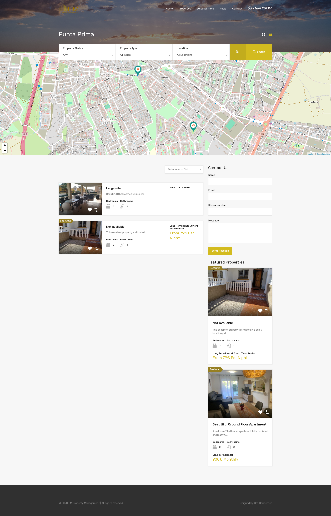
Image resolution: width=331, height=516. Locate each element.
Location (182, 48)
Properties (185, 8)
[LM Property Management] (69, 12)
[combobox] (87, 56)
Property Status (73, 48)
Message (213, 220)
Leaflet (310, 153)
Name (211, 175)
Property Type (128, 48)
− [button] (5, 150)
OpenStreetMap (323, 153)
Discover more (205, 8)
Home (169, 8)
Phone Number (217, 205)
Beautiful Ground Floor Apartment (240, 424)
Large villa (113, 188)
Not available (115, 226)
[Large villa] (138, 70)
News (223, 8)
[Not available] (193, 127)
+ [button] (5, 145)
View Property (80, 208)
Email (211, 190)
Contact (237, 8)
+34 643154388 (262, 8)
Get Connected (263, 503)
